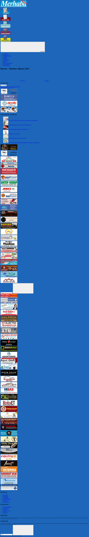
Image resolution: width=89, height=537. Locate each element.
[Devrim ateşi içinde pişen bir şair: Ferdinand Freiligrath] (6, 124)
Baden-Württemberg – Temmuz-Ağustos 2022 (10, 86)
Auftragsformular (6, 510)
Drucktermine (6, 508)
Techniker (47, 80)
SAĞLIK (5, 57)
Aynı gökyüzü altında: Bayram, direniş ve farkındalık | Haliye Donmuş (23, 120)
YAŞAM (5, 58)
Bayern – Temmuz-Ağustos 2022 (7, 87)
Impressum (5, 512)
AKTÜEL (5, 53)
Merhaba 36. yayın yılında (14, 133)
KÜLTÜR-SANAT (7, 56)
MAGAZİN (5, 60)
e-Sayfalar (5, 500)
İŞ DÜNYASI (6, 59)
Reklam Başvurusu (7, 499)
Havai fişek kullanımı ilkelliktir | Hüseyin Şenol (18, 129)
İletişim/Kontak (6, 501)
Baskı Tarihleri (6, 498)
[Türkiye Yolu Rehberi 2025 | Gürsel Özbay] (6, 138)
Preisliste (5, 509)
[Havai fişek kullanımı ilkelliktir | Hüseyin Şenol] (6, 129)
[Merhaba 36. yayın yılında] (6, 133)
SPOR (4, 61)
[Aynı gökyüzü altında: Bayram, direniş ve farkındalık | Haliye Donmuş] (6, 120)
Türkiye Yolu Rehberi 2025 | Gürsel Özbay (17, 138)
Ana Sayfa (5, 494)
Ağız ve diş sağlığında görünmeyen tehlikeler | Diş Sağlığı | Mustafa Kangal (24, 142)
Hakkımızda (5, 496)
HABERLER (6, 54)
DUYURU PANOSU (7, 63)
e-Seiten (4, 511)
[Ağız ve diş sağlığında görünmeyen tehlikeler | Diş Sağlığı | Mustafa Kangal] (6, 142)
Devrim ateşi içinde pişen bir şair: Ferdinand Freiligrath (20, 124)
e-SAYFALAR (6, 65)
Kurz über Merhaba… (7, 507)
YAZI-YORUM (6, 64)
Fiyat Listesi (5, 497)
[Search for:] (7, 292)
